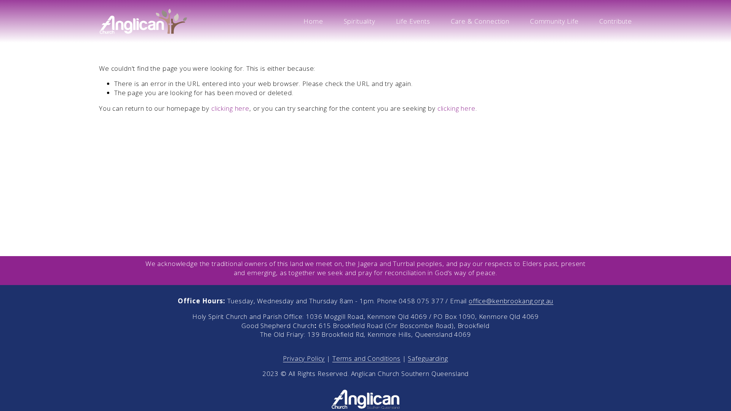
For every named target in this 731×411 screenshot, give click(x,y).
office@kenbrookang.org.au (511, 300)
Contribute (615, 21)
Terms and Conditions (366, 358)
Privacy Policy (304, 358)
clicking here (230, 108)
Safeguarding (428, 358)
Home (313, 21)
